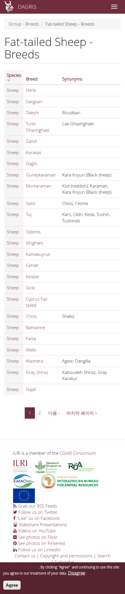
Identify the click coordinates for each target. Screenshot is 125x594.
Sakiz (30, 203)
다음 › (53, 413)
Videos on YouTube (36, 531)
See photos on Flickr (37, 537)
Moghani (34, 243)
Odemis (33, 232)
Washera (34, 361)
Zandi (31, 141)
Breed (32, 79)
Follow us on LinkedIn (38, 549)
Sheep (13, 90)
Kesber (33, 276)
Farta (31, 338)
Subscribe (64, 562)
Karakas (33, 152)
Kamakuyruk (38, 254)
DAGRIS (27, 6)
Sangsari (34, 101)
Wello (31, 350)
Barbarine (35, 327)
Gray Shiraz (37, 372)
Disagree (76, 573)
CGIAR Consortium (78, 453)
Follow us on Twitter (37, 512)
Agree (12, 585)
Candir (32, 265)
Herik (31, 90)
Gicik (30, 287)
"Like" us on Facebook (38, 518)
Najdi (31, 389)
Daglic (32, 163)
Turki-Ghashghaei (37, 127)
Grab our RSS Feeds (37, 506)
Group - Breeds (24, 24)
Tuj (28, 214)
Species (14, 75)
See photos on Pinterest (41, 543)
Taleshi (32, 112)
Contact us (25, 556)
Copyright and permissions (66, 556)
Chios (31, 316)
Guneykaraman (41, 175)
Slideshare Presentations (42, 524)
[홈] (9, 7)
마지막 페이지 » (82, 413)
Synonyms (72, 79)
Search (103, 556)
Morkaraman (38, 186)
